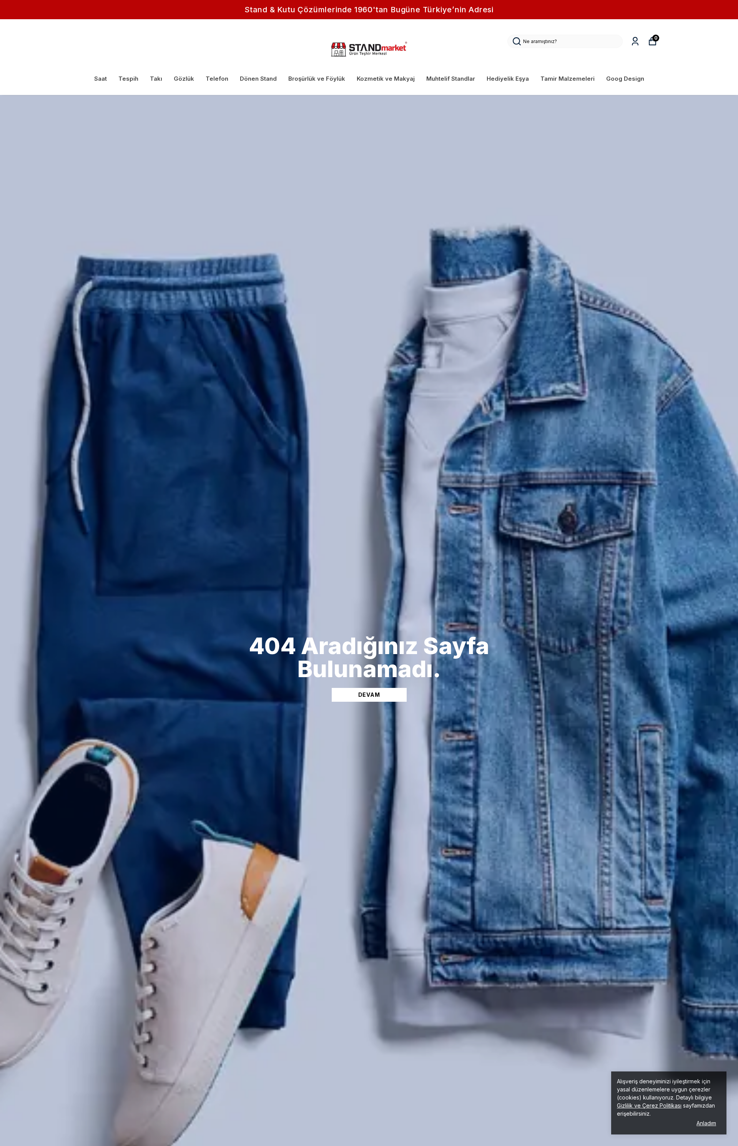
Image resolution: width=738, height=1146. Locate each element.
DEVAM (369, 694)
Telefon (217, 78)
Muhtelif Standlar (450, 78)
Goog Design (625, 78)
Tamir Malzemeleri (567, 78)
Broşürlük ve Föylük (316, 78)
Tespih (128, 78)
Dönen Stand (258, 78)
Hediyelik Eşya (508, 78)
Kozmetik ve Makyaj (386, 78)
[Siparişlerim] (635, 41)
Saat (100, 78)
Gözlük (184, 78)
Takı (156, 78)
